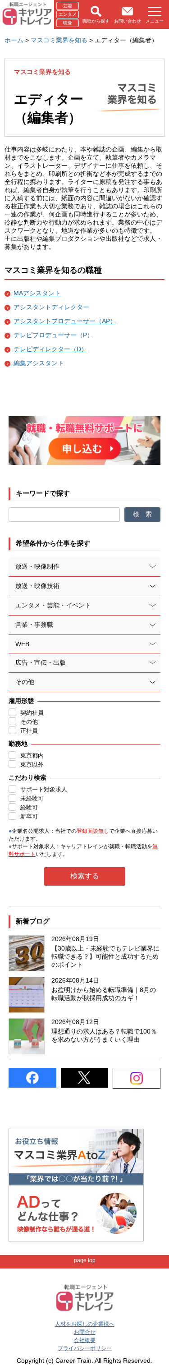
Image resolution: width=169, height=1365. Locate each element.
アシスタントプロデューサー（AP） (65, 321)
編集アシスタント (39, 363)
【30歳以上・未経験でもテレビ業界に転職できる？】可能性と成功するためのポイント (105, 956)
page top (85, 1260)
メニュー (155, 20)
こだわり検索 (27, 777)
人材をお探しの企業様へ (84, 1324)
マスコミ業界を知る (59, 40)
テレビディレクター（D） (50, 349)
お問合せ (85, 1332)
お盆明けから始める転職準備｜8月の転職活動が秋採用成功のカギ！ (103, 994)
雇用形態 (21, 700)
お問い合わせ (127, 20)
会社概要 (85, 1340)
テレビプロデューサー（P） (53, 335)
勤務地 (18, 743)
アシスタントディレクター (51, 307)
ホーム (14, 40)
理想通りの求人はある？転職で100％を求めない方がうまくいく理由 (104, 1035)
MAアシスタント (37, 293)
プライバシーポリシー (85, 1348)
